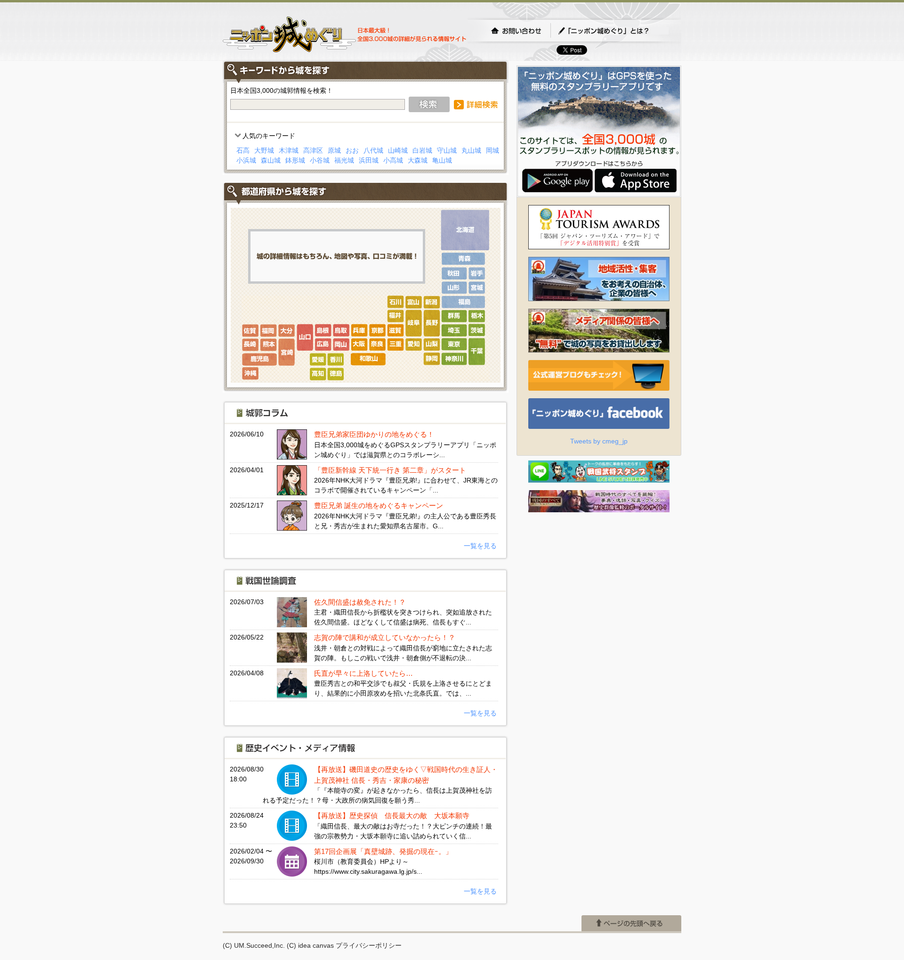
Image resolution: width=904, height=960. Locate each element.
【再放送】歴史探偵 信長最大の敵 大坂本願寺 (391, 816)
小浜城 (246, 160)
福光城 (344, 160)
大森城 (418, 160)
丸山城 (471, 150)
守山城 (447, 150)
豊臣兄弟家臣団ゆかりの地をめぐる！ (374, 434)
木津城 (289, 150)
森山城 (271, 160)
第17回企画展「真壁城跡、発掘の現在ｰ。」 (383, 851)
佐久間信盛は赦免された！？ (360, 602)
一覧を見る (480, 546)
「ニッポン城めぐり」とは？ (613, 30)
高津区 (313, 150)
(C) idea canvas (310, 945)
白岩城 (422, 150)
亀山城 (442, 160)
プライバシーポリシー (369, 945)
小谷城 (320, 160)
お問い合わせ (516, 30)
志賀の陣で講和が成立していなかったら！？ (384, 637)
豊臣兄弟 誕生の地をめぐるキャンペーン (378, 505)
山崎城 (398, 150)
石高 (243, 150)
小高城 (393, 160)
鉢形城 (295, 160)
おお (352, 150)
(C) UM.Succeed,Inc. (254, 945)
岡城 (492, 150)
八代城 (373, 150)
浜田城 (369, 160)
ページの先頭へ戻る (631, 923)
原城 (334, 150)
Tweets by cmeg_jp (599, 441)
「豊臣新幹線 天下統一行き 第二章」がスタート (390, 470)
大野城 (264, 150)
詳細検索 (476, 104)
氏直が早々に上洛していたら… (363, 673)
